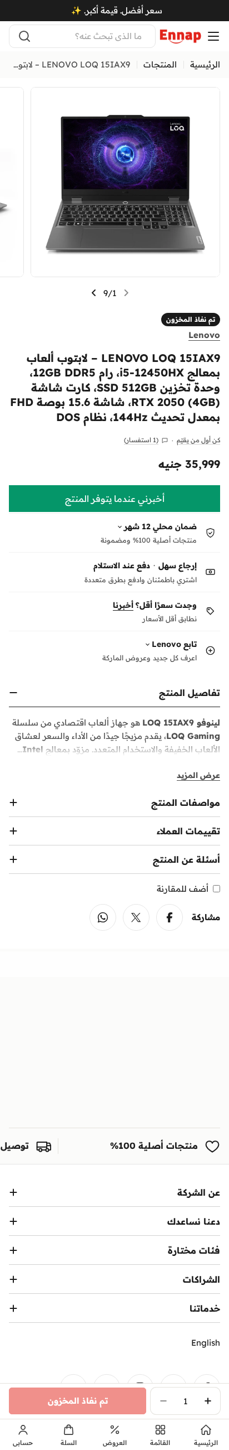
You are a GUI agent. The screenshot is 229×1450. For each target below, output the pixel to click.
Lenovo (204, 335)
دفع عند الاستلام (121, 565)
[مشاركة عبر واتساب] (102, 917)
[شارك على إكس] (136, 917)
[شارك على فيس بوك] (169, 917)
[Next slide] (94, 292)
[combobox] (82, 36)
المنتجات (160, 64)
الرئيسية (205, 64)
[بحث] (24, 36)
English (205, 1342)
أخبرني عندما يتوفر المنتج (115, 498)
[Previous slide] (126, 292)
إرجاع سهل (177, 565)
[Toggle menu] (213, 36)
